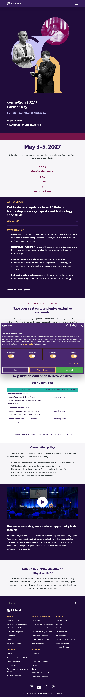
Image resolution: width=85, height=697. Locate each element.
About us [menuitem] (60, 616)
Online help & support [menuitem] (40, 673)
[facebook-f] (46, 687)
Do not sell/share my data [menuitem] (66, 639)
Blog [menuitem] (33, 657)
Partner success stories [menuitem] (41, 628)
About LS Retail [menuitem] (62, 620)
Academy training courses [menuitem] (42, 632)
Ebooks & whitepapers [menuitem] (40, 661)
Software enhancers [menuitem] (14, 643)
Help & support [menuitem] (38, 643)
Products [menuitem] (11, 616)
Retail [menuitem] (9, 654)
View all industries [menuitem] (14, 675)
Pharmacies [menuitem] (11, 665)
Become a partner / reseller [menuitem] (42, 624)
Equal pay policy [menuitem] (62, 643)
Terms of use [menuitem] (61, 636)
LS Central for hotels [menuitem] (15, 628)
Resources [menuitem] (37, 650)
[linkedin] (32, 687)
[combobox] (42, 603)
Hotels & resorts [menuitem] (13, 661)
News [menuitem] (34, 669)
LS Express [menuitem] (11, 636)
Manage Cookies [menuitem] (62, 647)
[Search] (75, 603)
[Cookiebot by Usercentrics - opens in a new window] (68, 325)
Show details (74, 364)
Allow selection (42, 370)
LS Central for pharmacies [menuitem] (17, 632)
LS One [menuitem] (10, 639)
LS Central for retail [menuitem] (14, 620)
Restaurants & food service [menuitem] (17, 657)
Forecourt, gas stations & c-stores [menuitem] (17, 670)
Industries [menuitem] (11, 650)
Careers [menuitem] (59, 624)
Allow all (69, 370)
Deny (15, 370)
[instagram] (53, 687)
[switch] (32, 356)
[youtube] (39, 687)
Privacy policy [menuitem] (61, 632)
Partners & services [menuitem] (41, 616)
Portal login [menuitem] (60, 628)
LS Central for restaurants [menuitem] (17, 624)
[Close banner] (82, 326)
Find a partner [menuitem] (37, 620)
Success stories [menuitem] (37, 654)
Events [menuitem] (34, 665)
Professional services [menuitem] (40, 636)
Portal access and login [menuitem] (40, 639)
